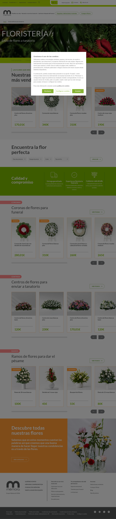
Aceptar (78, 91)
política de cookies (63, 86)
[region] (58, 74)
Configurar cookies (63, 91)
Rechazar (47, 91)
